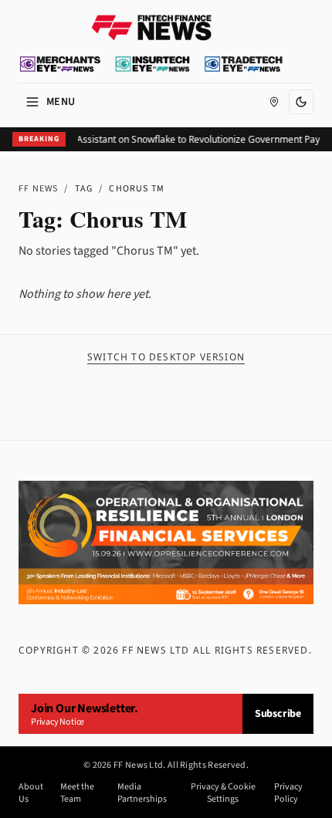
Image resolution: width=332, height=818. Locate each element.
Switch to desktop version (166, 357)
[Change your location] (274, 101)
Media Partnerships (142, 793)
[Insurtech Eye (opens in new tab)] (152, 64)
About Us (31, 793)
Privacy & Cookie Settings (223, 793)
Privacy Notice (57, 722)
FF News (38, 188)
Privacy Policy (288, 793)
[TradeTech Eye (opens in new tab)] (243, 64)
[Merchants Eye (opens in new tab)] (60, 64)
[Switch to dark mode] (301, 102)
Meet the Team (77, 793)
